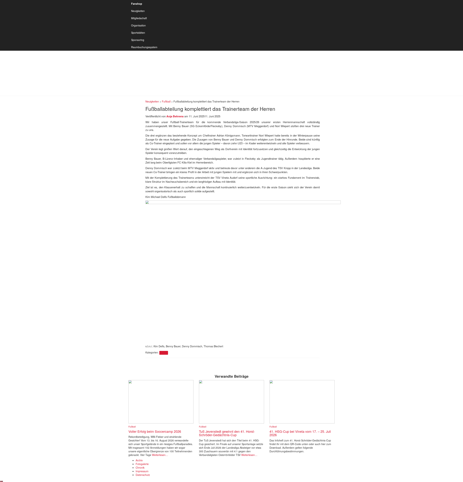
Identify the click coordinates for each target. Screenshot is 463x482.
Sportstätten (138, 32)
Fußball (163, 352)
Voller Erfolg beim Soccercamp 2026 (154, 431)
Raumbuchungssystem (144, 47)
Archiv (139, 460)
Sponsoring (137, 40)
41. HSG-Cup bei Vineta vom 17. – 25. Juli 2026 (300, 433)
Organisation (138, 25)
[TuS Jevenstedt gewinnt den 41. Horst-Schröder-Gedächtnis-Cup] (231, 401)
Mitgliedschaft (139, 18)
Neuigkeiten (138, 11)
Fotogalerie (142, 464)
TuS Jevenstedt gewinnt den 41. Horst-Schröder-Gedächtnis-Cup (227, 433)
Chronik (140, 467)
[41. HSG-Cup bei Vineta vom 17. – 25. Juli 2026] (302, 401)
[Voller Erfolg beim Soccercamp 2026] (161, 401)
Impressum (142, 471)
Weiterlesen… (159, 455)
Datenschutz (143, 475)
